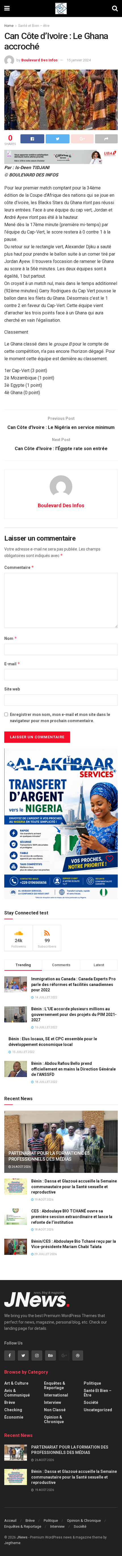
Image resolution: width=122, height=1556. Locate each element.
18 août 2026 (43, 1229)
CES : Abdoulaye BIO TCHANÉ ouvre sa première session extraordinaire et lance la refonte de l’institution (71, 1216)
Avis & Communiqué (17, 1392)
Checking (13, 1410)
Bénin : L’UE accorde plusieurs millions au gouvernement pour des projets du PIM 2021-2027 (74, 1014)
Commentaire (19, 567)
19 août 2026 (43, 1199)
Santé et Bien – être (33, 26)
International (56, 1395)
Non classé (55, 1410)
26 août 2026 (21, 1166)
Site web (12, 689)
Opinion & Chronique (54, 1419)
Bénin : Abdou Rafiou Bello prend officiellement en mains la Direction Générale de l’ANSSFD (73, 1069)
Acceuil (10, 1520)
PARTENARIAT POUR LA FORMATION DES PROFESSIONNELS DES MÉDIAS (49, 1156)
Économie (13, 1417)
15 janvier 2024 (79, 60)
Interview (52, 1402)
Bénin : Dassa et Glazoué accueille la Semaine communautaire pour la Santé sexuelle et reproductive (74, 1186)
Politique (92, 1383)
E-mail (12, 663)
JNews (22, 1537)
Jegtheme (12, 1543)
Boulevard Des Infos (39, 60)
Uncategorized (98, 1410)
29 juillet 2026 (45, 1254)
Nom (10, 638)
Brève (9, 1402)
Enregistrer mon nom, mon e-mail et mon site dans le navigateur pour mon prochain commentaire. (60, 717)
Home (9, 26)
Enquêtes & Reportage (54, 1385)
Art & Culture (16, 1383)
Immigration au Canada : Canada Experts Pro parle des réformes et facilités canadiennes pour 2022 (73, 984)
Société (91, 1402)
